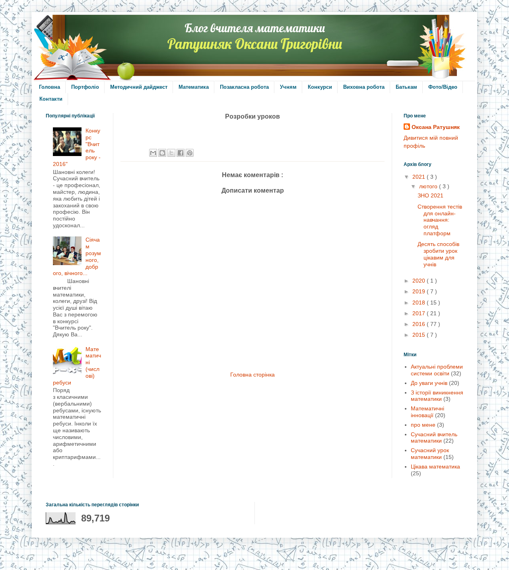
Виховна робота (364, 87)
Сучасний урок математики (430, 453)
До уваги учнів (429, 383)
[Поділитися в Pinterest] (190, 153)
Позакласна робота (244, 87)
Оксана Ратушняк (436, 127)
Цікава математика (435, 466)
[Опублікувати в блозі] (162, 153)
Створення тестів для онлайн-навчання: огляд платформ (440, 219)
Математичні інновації (427, 411)
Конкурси (320, 87)
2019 (419, 291)
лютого (429, 186)
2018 (419, 302)
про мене (423, 425)
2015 (419, 335)
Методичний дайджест (138, 87)
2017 (419, 313)
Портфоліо (85, 87)
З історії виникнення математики (437, 395)
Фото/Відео (442, 87)
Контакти (50, 99)
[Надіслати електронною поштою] (153, 153)
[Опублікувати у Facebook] (181, 153)
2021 (419, 177)
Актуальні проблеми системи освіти (437, 370)
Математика (194, 87)
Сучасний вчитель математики (434, 437)
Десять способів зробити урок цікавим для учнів (438, 254)
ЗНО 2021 (430, 195)
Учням (288, 87)
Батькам (406, 87)
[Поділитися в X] (171, 153)
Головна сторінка (252, 374)
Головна (49, 87)
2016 (419, 324)
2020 (419, 280)
